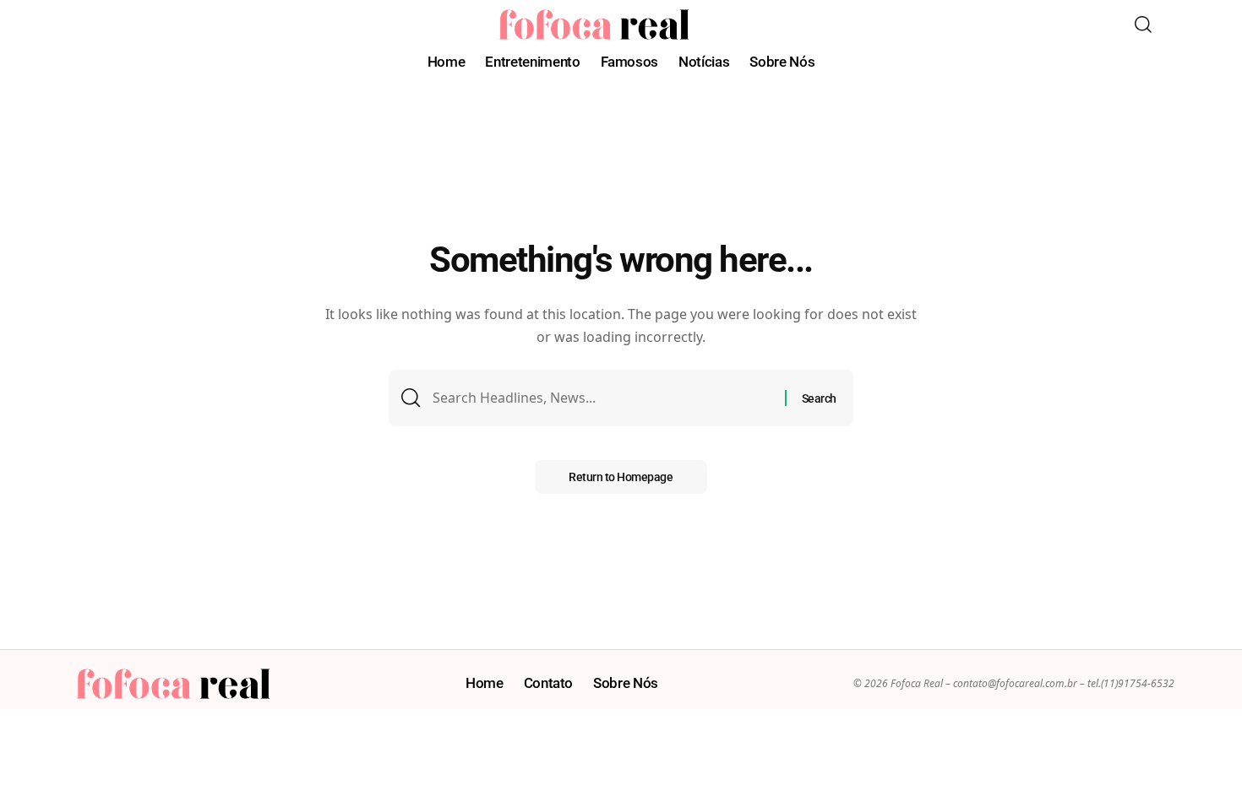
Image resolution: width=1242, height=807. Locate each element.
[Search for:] (602, 398)
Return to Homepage (621, 477)
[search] (1143, 24)
